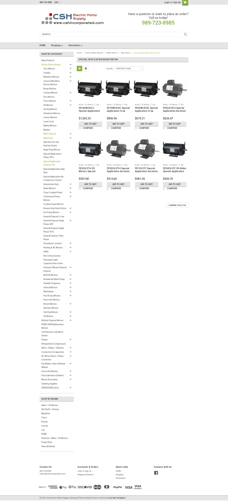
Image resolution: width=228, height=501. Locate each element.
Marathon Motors (51, 76)
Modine (46, 129)
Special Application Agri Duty (54, 171)
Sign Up (177, 2)
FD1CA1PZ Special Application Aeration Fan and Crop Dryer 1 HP (146, 173)
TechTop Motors (50, 312)
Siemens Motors (50, 308)
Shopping (56, 45)
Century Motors (50, 92)
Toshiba (46, 72)
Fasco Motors (49, 100)
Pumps (44, 339)
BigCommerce (92, 498)
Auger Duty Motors (51, 149)
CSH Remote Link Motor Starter (52, 334)
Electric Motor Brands (51, 64)
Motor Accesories (49, 379)
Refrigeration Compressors (53, 343)
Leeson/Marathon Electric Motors (51, 83)
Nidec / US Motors (49, 405)
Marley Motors (49, 125)
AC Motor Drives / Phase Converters (52, 358)
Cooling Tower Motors (53, 204)
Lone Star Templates (116, 498)
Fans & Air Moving (49, 371)
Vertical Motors (50, 287)
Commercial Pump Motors (51, 198)
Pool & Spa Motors (51, 295)
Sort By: (109, 68)
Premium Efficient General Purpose (54, 269)
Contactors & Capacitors (52, 352)
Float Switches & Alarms (52, 375)
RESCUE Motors (50, 275)
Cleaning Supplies (49, 383)
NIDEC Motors (49, 133)
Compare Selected (177, 205)
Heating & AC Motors (53, 247)
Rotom (44, 421)
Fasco (44, 417)
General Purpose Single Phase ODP (53, 222)
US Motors (48, 316)
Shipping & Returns (86, 475)
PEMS (44, 434)
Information (74, 45)
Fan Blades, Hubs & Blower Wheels (53, 365)
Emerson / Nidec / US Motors (54, 438)
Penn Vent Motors (51, 299)
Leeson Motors (50, 117)
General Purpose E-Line (53, 216)
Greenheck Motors (51, 113)
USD (56, 2)
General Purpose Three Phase (53, 237)
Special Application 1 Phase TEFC (52, 155)
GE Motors (48, 105)
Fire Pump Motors (51, 212)
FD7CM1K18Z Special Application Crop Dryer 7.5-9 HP (118, 111)
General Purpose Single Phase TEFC (53, 230)
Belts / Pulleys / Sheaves (52, 347)
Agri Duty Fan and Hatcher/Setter (51, 144)
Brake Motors (49, 188)
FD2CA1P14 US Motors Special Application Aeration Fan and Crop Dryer (90, 173)
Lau (43, 430)
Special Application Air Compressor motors (53, 178)
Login (167, 2)
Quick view (90, 100)
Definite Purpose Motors (52, 320)
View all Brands (48, 446)
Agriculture (48, 138)
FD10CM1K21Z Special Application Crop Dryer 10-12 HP (90, 111)
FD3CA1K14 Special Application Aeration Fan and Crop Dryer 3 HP (174, 112)
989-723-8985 (158, 23)
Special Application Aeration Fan (52, 163)
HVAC (46, 251)
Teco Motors (49, 68)
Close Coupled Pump (52, 192)
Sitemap (73, 498)
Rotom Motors (50, 303)
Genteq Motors (50, 109)
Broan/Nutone (49, 88)
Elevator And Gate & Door (54, 208)
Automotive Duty (51, 184)
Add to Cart (90, 124)
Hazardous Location (52, 243)
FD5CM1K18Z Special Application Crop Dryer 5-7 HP (146, 111)
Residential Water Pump (54, 279)
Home (79, 53)
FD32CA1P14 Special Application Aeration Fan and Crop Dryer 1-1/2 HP (118, 173)
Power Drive (46, 442)
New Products (47, 60)
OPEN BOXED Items (50, 387)
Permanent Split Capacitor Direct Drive (53, 261)
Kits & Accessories (52, 255)
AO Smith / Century (50, 409)
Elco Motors (48, 96)
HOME (43, 45)
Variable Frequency (51, 283)
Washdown (48, 291)
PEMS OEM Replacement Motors (52, 326)
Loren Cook (48, 121)
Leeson (44, 425)
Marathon (45, 413)
